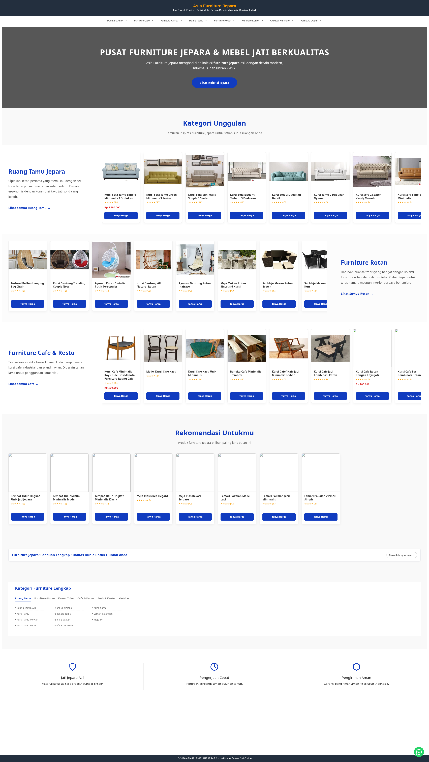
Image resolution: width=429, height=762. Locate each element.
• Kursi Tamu (22, 613)
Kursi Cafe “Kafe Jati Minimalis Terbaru (285, 373)
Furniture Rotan (222, 20)
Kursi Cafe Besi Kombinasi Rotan (409, 373)
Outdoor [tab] (124, 598)
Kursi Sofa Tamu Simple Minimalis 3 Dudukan (120, 196)
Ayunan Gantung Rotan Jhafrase (195, 285)
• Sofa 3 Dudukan (63, 625)
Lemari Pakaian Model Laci (236, 497)
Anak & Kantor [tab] (107, 598)
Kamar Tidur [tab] (66, 598)
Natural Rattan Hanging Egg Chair (27, 285)
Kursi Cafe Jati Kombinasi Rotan (325, 373)
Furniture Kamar (169, 20)
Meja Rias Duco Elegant (152, 496)
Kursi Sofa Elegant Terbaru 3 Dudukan (243, 196)
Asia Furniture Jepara (214, 6)
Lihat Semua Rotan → (357, 294)
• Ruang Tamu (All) (25, 607)
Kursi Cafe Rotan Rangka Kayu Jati (367, 373)
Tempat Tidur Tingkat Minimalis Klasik (109, 497)
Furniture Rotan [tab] (44, 598)
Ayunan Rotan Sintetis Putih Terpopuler (110, 285)
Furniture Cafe (142, 20)
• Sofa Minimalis (63, 607)
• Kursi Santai (99, 607)
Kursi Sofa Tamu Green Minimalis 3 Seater (161, 196)
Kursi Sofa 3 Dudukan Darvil (286, 196)
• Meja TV (97, 619)
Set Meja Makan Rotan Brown (277, 285)
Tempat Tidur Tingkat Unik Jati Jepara (25, 497)
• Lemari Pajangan (102, 613)
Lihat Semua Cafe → (23, 384)
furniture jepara (226, 63)
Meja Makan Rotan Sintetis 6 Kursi (233, 285)
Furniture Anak (115, 20)
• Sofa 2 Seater (62, 619)
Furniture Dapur (309, 20)
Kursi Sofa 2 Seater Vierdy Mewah (368, 196)
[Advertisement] (214, 730)
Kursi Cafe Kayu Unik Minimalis (202, 373)
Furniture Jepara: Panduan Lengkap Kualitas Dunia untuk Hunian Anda (69, 555)
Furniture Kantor (250, 20)
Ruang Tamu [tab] (23, 598)
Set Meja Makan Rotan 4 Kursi (320, 285)
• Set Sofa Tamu (62, 613)
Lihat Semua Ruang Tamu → (29, 208)
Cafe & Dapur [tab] (85, 598)
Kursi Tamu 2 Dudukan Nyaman (329, 196)
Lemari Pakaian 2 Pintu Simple (320, 497)
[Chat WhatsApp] (419, 752)
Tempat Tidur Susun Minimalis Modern (66, 497)
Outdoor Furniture (280, 20)
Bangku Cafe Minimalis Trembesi (245, 373)
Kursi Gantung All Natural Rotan (149, 285)
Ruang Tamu (196, 20)
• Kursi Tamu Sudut (26, 625)
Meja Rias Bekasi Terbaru (190, 497)
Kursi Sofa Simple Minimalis (409, 196)
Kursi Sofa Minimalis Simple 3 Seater (202, 196)
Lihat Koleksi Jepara (214, 83)
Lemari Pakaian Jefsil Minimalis (276, 497)
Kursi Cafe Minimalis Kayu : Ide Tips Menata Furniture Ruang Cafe (119, 375)
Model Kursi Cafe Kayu (161, 371)
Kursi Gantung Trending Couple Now (69, 285)
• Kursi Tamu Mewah (26, 619)
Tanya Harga (121, 215)
